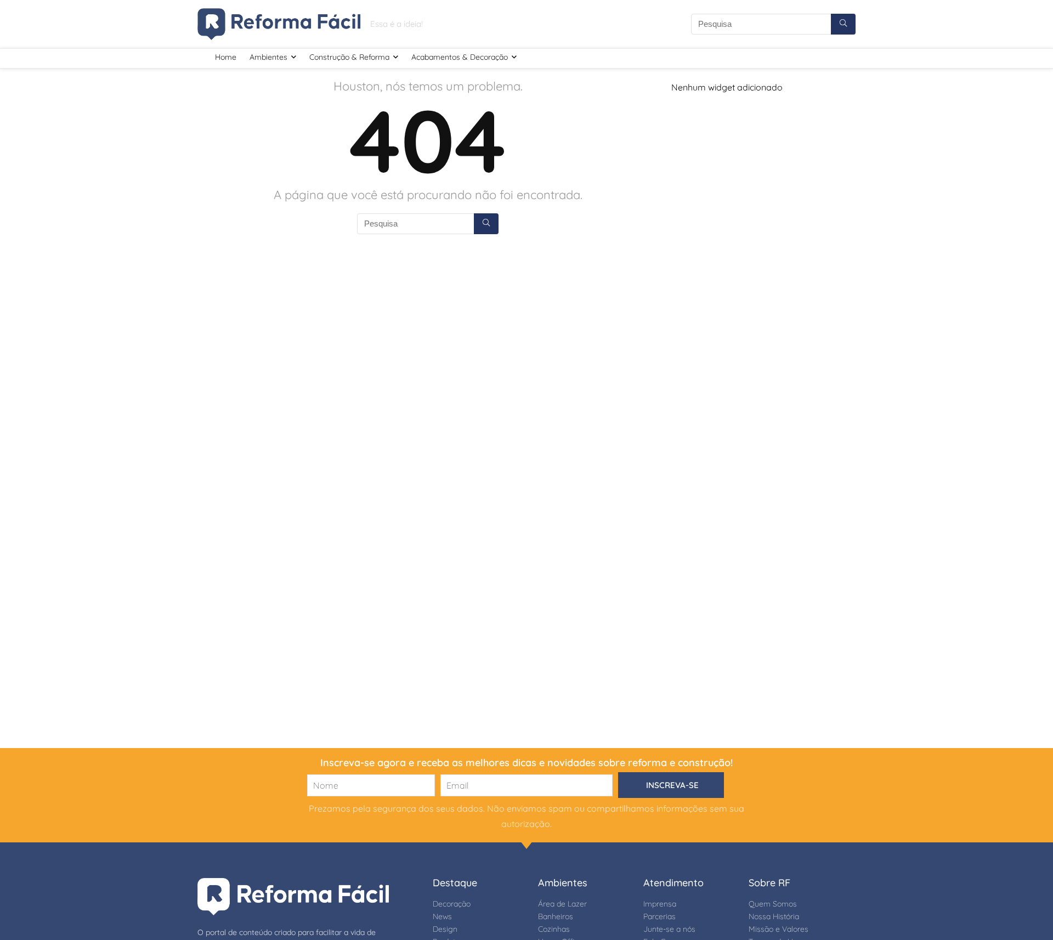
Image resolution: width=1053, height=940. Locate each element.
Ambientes (268, 57)
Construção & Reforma (349, 57)
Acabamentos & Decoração (459, 57)
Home (225, 57)
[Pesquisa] (843, 24)
